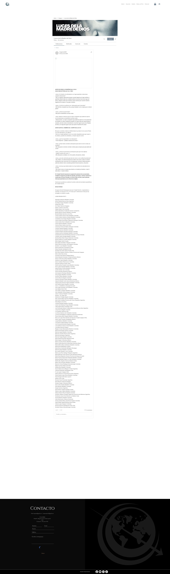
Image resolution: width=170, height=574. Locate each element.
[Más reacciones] (60, 410)
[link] (59, 43)
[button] (155, 4)
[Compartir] (91, 52)
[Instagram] (103, 571)
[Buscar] (104, 39)
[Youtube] (100, 571)
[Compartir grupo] (115, 39)
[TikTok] (106, 571)
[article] (74, 234)
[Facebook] (97, 571)
